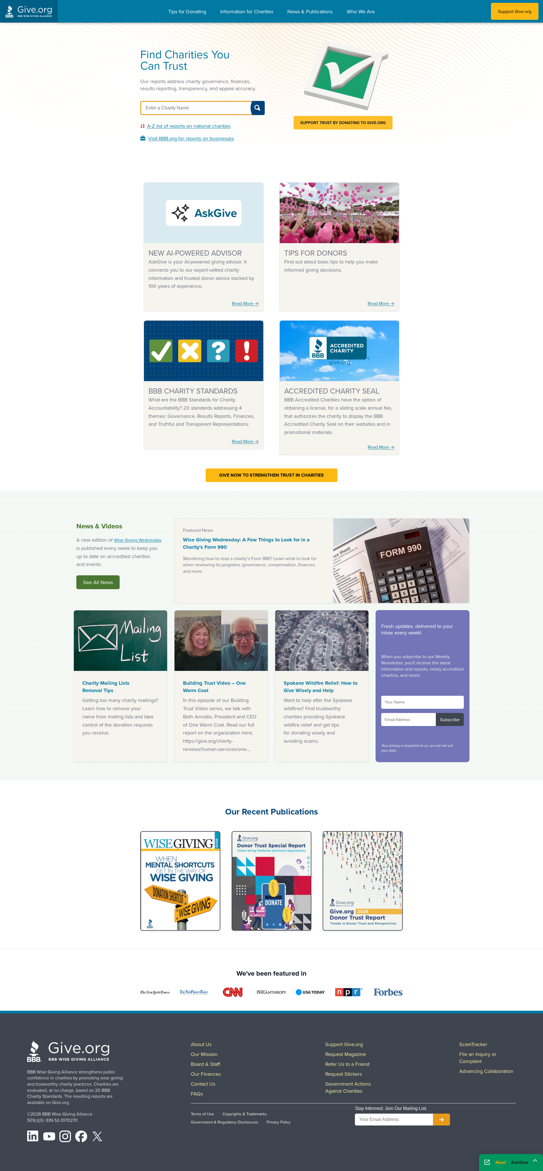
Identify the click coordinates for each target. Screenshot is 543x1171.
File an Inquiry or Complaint (477, 1058)
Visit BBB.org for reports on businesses (191, 138)
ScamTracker (473, 1044)
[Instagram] (65, 1137)
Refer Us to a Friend (347, 1064)
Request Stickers (343, 1073)
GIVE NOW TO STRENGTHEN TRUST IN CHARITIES (271, 475)
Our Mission (204, 1054)
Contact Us (203, 1083)
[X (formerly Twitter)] (97, 1137)
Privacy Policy (278, 1122)
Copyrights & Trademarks (245, 1114)
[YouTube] (49, 1137)
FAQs (197, 1093)
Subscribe (450, 719)
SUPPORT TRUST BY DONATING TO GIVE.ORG (343, 123)
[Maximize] (535, 1161)
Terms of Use (202, 1114)
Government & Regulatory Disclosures (224, 1122)
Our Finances (206, 1073)
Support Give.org (514, 11)
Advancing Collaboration (486, 1071)
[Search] (258, 108)
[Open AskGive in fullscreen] (487, 1162)
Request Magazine (345, 1054)
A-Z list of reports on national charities (188, 126)
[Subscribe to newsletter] (441, 1119)
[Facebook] (81, 1137)
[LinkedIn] (33, 1137)
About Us (201, 1044)
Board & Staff (205, 1064)
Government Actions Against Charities (348, 1087)
